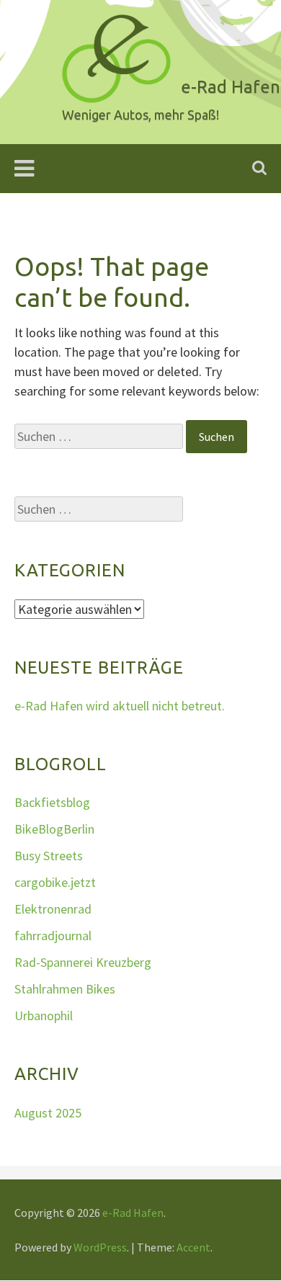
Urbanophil (43, 1015)
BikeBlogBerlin (54, 829)
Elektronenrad (53, 909)
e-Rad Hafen (133, 1212)
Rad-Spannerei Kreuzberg (82, 962)
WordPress (100, 1247)
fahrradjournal (53, 935)
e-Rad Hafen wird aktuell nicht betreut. (119, 705)
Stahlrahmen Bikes (64, 989)
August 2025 (47, 1112)
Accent (193, 1247)
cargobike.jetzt (55, 882)
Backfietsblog (52, 802)
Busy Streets (48, 855)
